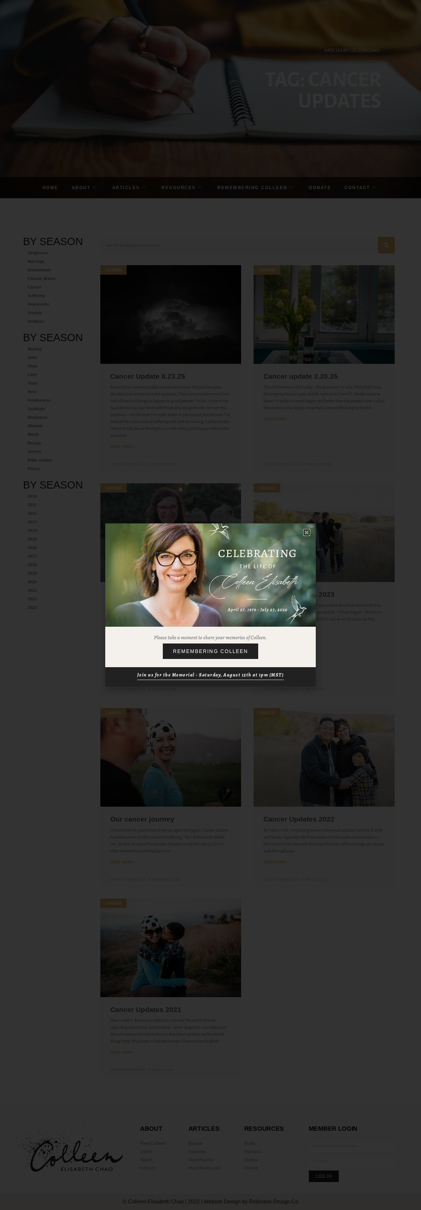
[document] (210, 605)
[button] (306, 532)
